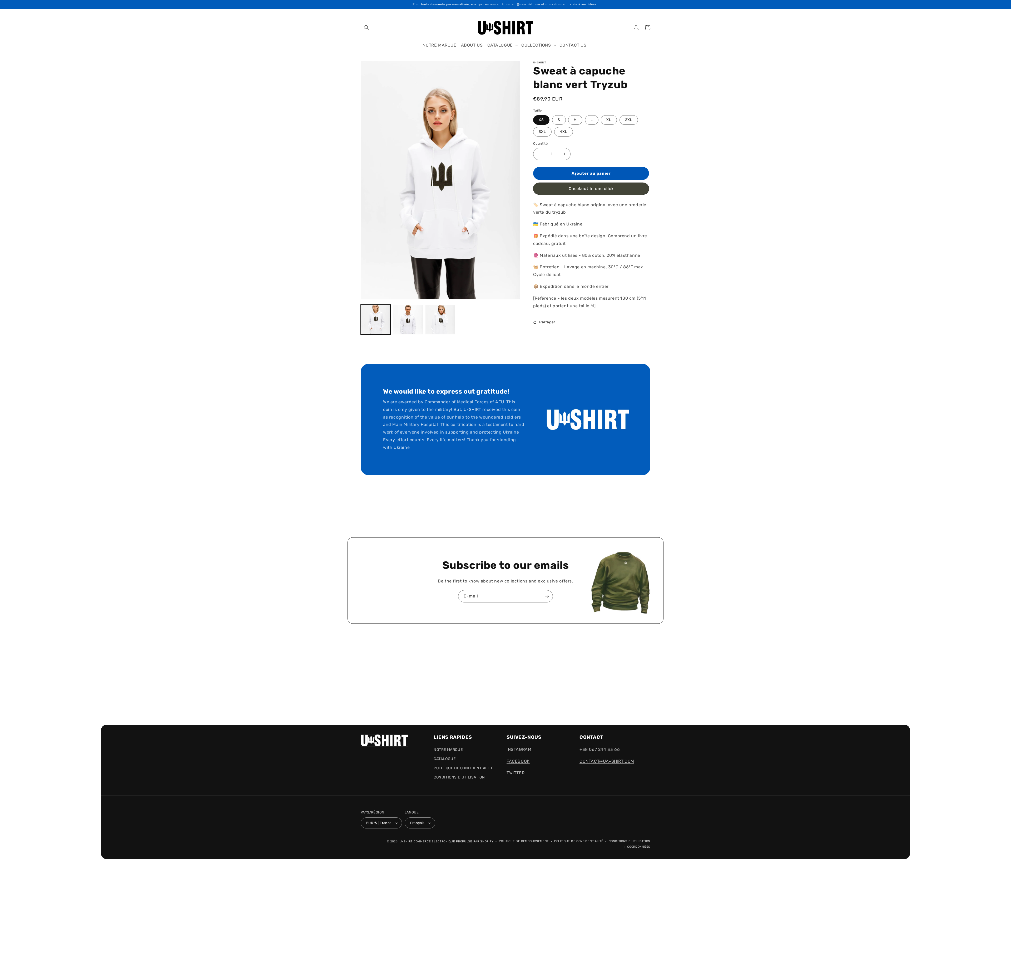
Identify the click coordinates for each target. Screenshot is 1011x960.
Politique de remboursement (524, 841)
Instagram (519, 749)
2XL (628, 120)
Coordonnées (638, 846)
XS (541, 120)
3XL (542, 131)
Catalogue (444, 759)
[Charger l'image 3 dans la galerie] (440, 319)
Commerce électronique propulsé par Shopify (453, 841)
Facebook (518, 761)
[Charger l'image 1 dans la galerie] (375, 319)
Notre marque (448, 749)
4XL (563, 131)
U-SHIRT (406, 841)
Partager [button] (547, 322)
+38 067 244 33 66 (599, 749)
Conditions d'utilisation (459, 777)
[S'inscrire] (547, 596)
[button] (366, 27)
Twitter (515, 772)
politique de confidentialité (463, 768)
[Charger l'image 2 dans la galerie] (408, 319)
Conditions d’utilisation (629, 841)
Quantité (540, 143)
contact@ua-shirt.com (606, 761)
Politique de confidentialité (578, 841)
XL (608, 120)
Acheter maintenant (591, 189)
